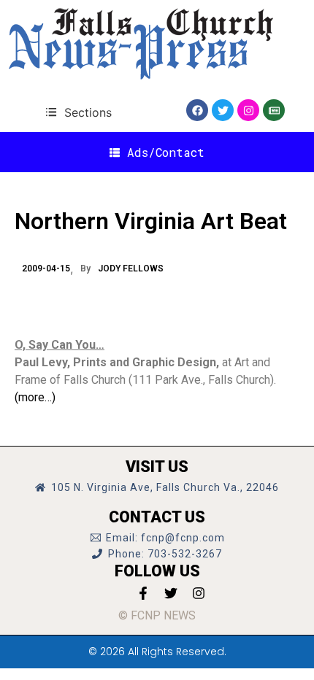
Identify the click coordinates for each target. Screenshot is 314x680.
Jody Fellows (131, 268)
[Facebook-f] (143, 593)
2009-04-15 (46, 268)
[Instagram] (248, 110)
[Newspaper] (274, 110)
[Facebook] (197, 110)
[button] (78, 112)
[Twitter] (223, 110)
